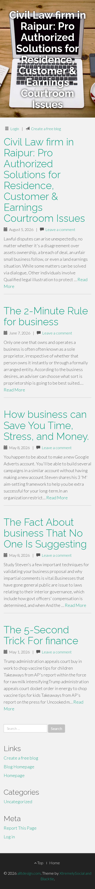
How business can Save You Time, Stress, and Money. (46, 425)
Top (40, 862)
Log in (9, 836)
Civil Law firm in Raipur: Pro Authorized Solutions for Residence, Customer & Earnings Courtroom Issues (44, 180)
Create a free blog (46, 128)
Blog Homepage (19, 766)
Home (54, 862)
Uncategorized (18, 801)
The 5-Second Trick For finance (41, 635)
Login (14, 128)
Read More (14, 389)
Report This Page (20, 828)
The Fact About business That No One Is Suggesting (45, 533)
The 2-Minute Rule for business (46, 316)
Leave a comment (60, 229)
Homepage (14, 775)
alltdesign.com (29, 873)
